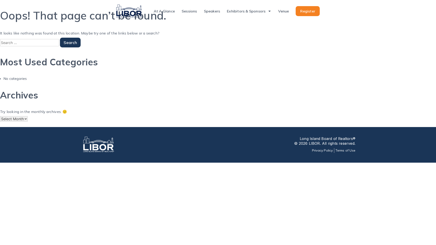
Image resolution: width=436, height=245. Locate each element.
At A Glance (164, 11)
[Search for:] (30, 42)
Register (307, 11)
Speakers (212, 11)
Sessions (189, 11)
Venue (283, 11)
